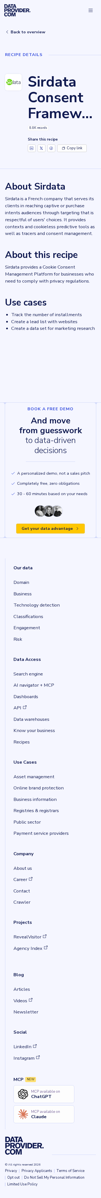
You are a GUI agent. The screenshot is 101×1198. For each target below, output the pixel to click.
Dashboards (25, 696)
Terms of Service (70, 1170)
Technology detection (36, 605)
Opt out (13, 1177)
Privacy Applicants (37, 1170)
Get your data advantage (47, 528)
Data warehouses (31, 719)
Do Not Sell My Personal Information (54, 1177)
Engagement (26, 627)
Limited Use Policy (22, 1184)
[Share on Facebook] (51, 148)
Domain (21, 582)
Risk (17, 639)
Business (22, 594)
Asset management (33, 776)
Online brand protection (38, 788)
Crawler (21, 902)
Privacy (11, 1170)
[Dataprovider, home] (17, 10)
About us (22, 868)
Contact (21, 891)
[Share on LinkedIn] (32, 148)
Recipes (21, 742)
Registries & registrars (36, 810)
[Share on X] (41, 148)
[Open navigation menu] (90, 10)
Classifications (28, 616)
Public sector (27, 822)
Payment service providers (41, 833)
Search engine (28, 674)
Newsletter (25, 1012)
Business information (35, 799)
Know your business (34, 730)
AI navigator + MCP (33, 685)
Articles (21, 989)
